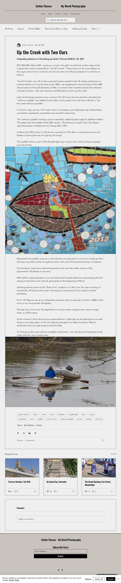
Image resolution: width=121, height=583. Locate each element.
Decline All (99, 579)
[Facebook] (59, 570)
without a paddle (67, 419)
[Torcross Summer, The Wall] (22, 468)
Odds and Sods (79, 28)
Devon (21, 28)
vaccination (22, 419)
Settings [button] (88, 579)
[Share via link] (35, 433)
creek (44, 414)
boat (83, 414)
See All (113, 454)
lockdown (61, 414)
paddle (40, 419)
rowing (88, 419)
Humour (39, 425)
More (94, 28)
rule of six (98, 419)
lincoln (79, 419)
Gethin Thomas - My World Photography (61, 540)
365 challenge (29, 425)
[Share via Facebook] (18, 433)
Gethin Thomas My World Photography (60, 6)
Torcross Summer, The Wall (19, 481)
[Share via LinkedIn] (29, 433)
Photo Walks (34, 28)
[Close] (118, 579)
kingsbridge (73, 414)
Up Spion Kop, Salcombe (57, 481)
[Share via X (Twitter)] (24, 433)
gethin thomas (23, 414)
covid (52, 414)
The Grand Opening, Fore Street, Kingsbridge (98, 483)
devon (35, 414)
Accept (110, 579)
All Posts (9, 28)
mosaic (91, 414)
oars (32, 419)
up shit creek (52, 419)
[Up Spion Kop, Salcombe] (60, 468)
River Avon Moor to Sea (56, 28)
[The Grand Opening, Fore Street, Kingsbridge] (99, 468)
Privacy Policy (14, 580)
